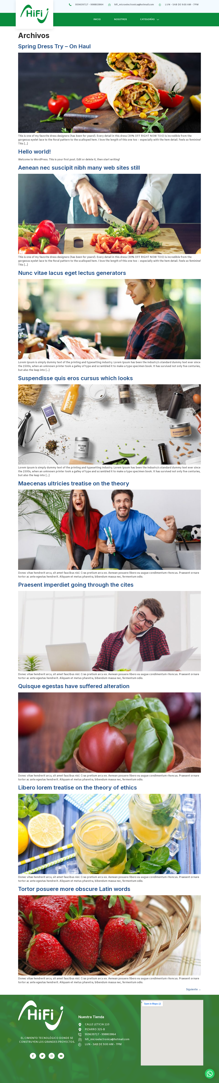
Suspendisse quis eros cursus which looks (75, 378)
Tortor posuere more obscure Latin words (74, 888)
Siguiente (193, 989)
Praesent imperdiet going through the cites (76, 584)
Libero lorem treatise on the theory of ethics (77, 787)
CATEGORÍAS (147, 19)
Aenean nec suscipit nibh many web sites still (79, 167)
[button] (210, 1074)
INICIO (97, 19)
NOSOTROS (120, 19)
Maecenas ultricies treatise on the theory (73, 483)
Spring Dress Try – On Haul (54, 46)
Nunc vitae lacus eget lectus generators (72, 272)
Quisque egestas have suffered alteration (74, 686)
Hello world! (34, 151)
